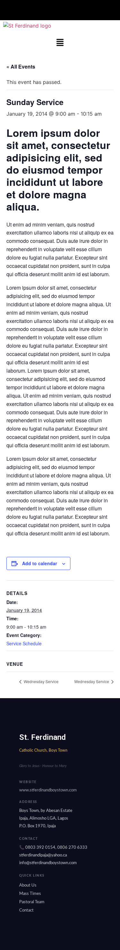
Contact (26, 910)
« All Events (20, 66)
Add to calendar (39, 563)
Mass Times (30, 894)
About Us (27, 885)
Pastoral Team (31, 902)
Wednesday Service (41, 681)
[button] (59, 10)
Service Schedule (24, 643)
